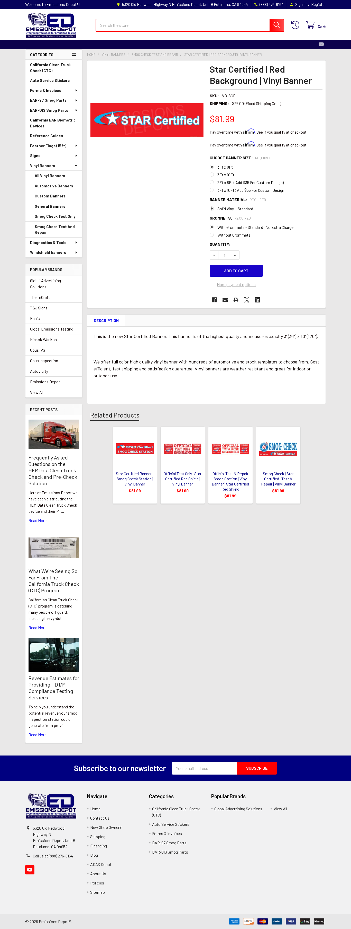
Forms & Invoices (45, 90)
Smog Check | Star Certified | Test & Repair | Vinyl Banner (278, 478)
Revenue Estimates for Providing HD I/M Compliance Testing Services (54, 687)
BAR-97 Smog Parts (48, 100)
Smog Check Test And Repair (55, 229)
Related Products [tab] (114, 415)
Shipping (97, 836)
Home (95, 808)
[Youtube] (321, 44)
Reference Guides (46, 135)
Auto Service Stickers (50, 80)
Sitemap (97, 892)
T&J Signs (39, 307)
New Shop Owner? (106, 827)
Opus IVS (37, 350)
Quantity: (220, 244)
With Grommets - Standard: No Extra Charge (255, 227)
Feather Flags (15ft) (48, 145)
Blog (94, 855)
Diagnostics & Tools (48, 242)
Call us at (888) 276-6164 (53, 855)
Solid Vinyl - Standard (235, 208)
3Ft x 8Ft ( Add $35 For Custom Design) (250, 182)
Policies (97, 882)
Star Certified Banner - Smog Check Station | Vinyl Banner (135, 478)
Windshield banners (48, 252)
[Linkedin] (257, 300)
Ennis (35, 318)
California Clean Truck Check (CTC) (50, 67)
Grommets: (230, 217)
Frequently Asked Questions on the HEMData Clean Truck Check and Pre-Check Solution (53, 470)
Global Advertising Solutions (45, 283)
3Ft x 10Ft (225, 174)
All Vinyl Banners (50, 175)
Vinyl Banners (42, 165)
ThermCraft (40, 297)
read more (38, 520)
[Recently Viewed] (296, 25)
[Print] (236, 300)
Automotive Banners (54, 186)
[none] (147, 120)
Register (318, 4)
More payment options (236, 284)
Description (106, 320)
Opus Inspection (44, 360)
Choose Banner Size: (241, 157)
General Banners (50, 206)
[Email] (225, 300)
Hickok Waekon (43, 339)
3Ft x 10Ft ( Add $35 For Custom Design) (251, 190)
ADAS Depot (101, 864)
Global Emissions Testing (51, 328)
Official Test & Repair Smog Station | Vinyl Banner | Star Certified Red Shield (230, 481)
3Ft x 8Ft (225, 166)
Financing (98, 845)
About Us (98, 873)
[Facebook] (214, 300)
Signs (35, 155)
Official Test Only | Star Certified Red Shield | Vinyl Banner (182, 478)
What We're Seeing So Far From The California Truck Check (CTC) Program (54, 580)
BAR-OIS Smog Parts (49, 110)
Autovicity (39, 371)
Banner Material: (238, 199)
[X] (246, 300)
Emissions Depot (45, 381)
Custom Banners (50, 196)
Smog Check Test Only (55, 216)
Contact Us (99, 817)
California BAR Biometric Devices (53, 123)
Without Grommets (234, 234)
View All (36, 392)
